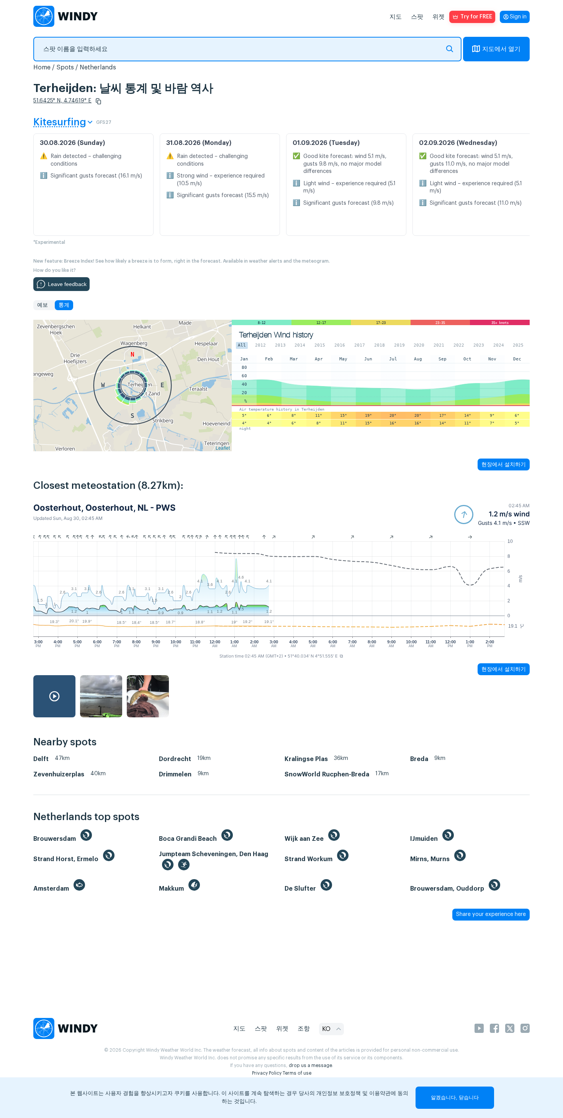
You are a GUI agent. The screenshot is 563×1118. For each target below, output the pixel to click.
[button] (98, 101)
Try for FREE (476, 17)
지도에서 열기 (501, 49)
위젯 (438, 17)
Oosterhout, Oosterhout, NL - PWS (104, 508)
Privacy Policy (267, 1073)
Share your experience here (491, 914)
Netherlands (98, 67)
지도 (396, 17)
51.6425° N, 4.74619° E (62, 101)
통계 (64, 305)
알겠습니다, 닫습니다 (455, 1097)
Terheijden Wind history (276, 334)
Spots (65, 67)
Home (42, 67)
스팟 (417, 17)
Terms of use (297, 1073)
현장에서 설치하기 (503, 464)
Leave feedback (67, 284)
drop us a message (310, 1065)
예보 (42, 305)
